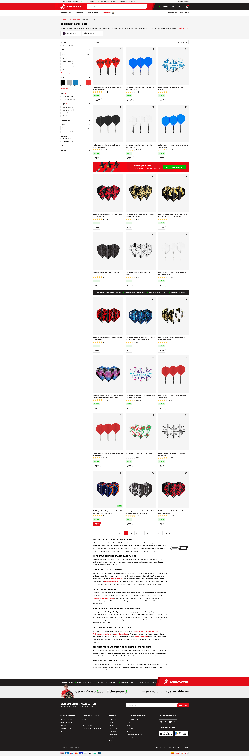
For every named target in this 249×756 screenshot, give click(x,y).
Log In (111, 722)
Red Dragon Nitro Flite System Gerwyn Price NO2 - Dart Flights (140, 88)
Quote (62, 731)
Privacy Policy (177, 747)
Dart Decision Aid (132, 719)
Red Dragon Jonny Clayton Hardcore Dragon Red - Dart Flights (172, 512)
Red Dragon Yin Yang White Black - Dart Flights (138, 274)
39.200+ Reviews (183, 2)
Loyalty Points (87, 725)
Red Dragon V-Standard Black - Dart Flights (107, 272)
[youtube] (170, 721)
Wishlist (111, 738)
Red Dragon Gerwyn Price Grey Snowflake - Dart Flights (172, 454)
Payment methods (66, 728)
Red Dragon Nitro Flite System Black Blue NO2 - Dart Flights (173, 146)
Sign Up (111, 725)
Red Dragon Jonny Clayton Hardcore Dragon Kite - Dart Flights (107, 216)
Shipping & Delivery (66, 722)
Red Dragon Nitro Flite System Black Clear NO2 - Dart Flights (139, 146)
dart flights (76, 19)
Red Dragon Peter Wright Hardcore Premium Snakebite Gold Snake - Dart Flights (172, 216)
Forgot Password (114, 728)
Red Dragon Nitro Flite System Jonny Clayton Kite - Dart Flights (107, 88)
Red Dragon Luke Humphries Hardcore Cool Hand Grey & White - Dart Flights (140, 512)
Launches (79, 13)
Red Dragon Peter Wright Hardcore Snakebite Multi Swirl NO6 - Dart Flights (108, 512)
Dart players (93, 13)
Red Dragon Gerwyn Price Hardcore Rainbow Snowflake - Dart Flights (140, 397)
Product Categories (133, 738)
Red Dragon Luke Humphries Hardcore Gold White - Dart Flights (172, 339)
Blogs (84, 722)
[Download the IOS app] (166, 733)
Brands (129, 731)
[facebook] (161, 721)
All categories (65, 13)
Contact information (66, 719)
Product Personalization (134, 735)
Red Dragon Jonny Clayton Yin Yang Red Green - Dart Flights (108, 339)
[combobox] (118, 7)
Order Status (113, 731)
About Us (85, 719)
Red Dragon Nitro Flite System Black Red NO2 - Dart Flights (173, 397)
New (128, 725)
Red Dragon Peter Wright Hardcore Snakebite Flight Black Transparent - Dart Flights (108, 397)
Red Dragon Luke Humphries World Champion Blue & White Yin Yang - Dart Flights (140, 339)
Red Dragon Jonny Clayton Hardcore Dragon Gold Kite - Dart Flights (140, 216)
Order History (113, 735)
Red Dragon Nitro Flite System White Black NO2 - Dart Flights (107, 146)
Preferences (113, 741)
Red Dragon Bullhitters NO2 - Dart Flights (139, 453)
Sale (128, 722)
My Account (113, 719)
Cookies (186, 747)
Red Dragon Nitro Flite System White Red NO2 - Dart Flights (108, 454)
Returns (63, 725)
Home (69, 19)
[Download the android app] (181, 733)
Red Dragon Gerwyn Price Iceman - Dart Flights (171, 88)
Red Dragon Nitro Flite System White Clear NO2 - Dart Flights (172, 274)
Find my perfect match (174, 167)
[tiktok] (175, 721)
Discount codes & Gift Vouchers (92, 728)
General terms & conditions (163, 747)
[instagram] (166, 721)
